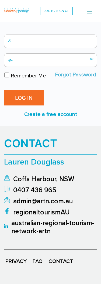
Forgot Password (75, 74)
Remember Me (27, 75)
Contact (60, 261)
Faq (38, 261)
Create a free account (50, 114)
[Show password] (92, 58)
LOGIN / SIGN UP (56, 11)
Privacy (16, 261)
